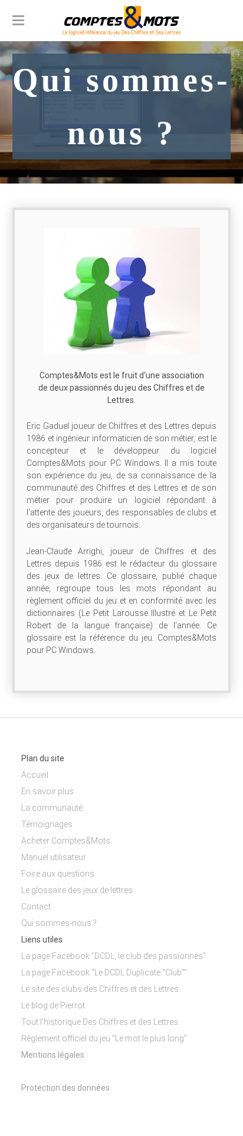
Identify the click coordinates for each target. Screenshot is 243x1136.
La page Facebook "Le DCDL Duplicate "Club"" (104, 972)
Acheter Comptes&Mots (65, 840)
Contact (36, 906)
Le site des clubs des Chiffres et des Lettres (100, 989)
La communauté (52, 807)
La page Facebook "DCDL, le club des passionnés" (113, 956)
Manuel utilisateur (53, 857)
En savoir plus (47, 791)
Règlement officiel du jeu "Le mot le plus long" (104, 1038)
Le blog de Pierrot (53, 1005)
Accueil (34, 774)
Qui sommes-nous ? (59, 923)
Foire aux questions (57, 873)
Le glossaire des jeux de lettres (77, 890)
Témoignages (47, 824)
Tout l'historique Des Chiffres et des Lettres (99, 1022)
